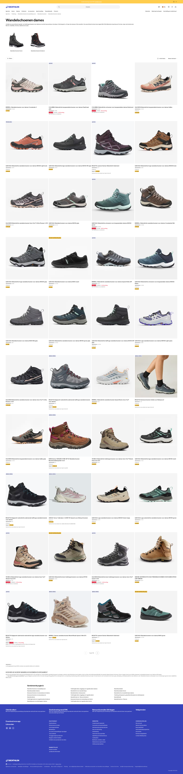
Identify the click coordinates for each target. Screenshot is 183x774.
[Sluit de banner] (176, 2)
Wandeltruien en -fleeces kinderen (79, 697)
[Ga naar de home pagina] (12, 7)
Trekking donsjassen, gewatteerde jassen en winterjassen (129, 695)
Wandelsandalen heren (120, 690)
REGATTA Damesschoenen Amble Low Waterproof (149, 400)
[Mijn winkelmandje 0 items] (175, 7)
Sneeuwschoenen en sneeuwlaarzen (36, 695)
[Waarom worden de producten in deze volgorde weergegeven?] (158, 58)
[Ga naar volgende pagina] (97, 653)
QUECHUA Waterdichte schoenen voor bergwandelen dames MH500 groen (111, 224)
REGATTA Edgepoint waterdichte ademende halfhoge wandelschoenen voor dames (69, 400)
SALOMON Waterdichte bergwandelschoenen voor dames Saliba (153, 107)
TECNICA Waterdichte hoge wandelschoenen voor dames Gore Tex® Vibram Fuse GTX (25, 577)
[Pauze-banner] (174, 2)
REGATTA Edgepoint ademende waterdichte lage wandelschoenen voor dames (26, 636)
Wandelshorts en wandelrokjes (79, 690)
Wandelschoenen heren (16, 50)
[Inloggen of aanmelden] (172, 7)
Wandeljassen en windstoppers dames (37, 701)
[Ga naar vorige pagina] (85, 653)
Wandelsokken (31, 697)
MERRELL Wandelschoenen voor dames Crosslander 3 (21, 107)
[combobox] (172, 58)
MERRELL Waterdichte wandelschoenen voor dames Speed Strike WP (112, 281)
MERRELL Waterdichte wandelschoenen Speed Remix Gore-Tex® (110, 400)
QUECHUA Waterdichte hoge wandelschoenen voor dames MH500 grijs (26, 281)
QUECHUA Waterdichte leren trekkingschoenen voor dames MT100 (68, 577)
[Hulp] (168, 7)
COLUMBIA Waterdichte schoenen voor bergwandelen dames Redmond (112, 107)
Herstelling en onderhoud (169, 11)
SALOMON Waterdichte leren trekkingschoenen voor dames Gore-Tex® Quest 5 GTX (112, 577)
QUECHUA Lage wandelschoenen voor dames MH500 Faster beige (111, 518)
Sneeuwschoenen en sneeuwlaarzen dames (38, 693)
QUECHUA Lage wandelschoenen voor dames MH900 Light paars (153, 341)
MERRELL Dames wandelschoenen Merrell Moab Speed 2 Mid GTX (67, 635)
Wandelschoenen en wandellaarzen (36, 688)
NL (164, 7)
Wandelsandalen (118, 688)
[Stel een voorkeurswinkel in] (159, 7)
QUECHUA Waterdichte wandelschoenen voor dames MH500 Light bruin (26, 166)
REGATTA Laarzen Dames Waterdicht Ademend (105, 166)
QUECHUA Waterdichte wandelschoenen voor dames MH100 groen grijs (69, 341)
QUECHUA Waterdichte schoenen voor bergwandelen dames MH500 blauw (154, 282)
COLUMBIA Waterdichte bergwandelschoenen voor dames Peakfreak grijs (69, 108)
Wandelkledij (117, 697)
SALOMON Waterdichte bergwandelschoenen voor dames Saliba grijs (26, 459)
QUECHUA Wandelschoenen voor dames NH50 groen (150, 635)
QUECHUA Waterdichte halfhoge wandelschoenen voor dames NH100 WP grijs (113, 341)
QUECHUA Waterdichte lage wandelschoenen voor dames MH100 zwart (155, 459)
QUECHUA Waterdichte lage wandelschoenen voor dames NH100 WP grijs (70, 166)
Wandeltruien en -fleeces (120, 699)
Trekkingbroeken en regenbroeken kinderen (38, 699)
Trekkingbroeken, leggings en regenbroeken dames (84, 688)
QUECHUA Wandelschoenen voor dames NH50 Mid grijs (22, 341)
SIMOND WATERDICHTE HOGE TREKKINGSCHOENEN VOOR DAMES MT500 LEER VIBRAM (155, 577)
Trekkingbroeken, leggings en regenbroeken (82, 695)
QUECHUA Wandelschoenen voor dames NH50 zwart (64, 281)
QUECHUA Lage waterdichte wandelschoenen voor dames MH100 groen (155, 518)
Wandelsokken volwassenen (78, 693)
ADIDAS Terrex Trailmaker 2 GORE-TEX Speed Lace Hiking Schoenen (68, 518)
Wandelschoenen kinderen (38, 50)
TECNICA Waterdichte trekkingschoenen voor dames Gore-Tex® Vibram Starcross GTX (112, 459)
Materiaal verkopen (157, 11)
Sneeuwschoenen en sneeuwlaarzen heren (82, 699)
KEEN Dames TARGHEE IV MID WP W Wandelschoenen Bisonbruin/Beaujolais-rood (64, 459)
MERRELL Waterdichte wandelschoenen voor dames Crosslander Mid (155, 223)
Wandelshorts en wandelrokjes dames (124, 693)
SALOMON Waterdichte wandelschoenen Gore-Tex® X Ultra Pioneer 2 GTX (27, 223)
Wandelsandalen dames (33, 690)
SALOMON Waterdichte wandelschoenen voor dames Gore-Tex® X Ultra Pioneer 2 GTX (26, 400)
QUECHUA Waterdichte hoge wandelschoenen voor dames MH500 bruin (155, 166)
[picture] (27, 83)
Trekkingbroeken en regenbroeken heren (81, 701)
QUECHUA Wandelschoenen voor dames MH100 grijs (64, 223)
